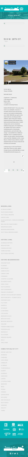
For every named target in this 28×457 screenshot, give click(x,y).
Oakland (3, 324)
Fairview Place (5, 300)
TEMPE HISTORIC (5, 250)
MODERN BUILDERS (6, 226)
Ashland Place (5, 263)
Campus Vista (5, 271)
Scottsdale (4, 402)
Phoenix (3, 392)
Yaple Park (4, 342)
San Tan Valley (5, 400)
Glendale (4, 373)
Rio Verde (4, 397)
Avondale (4, 354)
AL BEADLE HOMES (6, 209)
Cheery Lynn (5, 273)
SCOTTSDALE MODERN (7, 214)
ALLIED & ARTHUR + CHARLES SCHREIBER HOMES (12, 221)
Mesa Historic (5, 245)
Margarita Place (6, 316)
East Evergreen (6, 289)
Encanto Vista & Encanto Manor (11, 294)
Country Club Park (7, 278)
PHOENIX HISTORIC (6, 248)
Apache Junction (6, 352)
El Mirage (4, 365)
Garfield (4, 305)
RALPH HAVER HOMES (7, 212)
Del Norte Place (6, 281)
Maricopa (4, 384)
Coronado (4, 276)
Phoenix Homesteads (7, 326)
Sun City (3, 408)
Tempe (3, 410)
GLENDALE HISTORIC (7, 242)
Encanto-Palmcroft (7, 292)
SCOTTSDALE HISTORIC (7, 253)
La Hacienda (4, 310)
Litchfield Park (6, 381)
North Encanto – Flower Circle (11, 297)
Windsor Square (6, 337)
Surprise (4, 405)
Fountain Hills (5, 368)
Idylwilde (4, 308)
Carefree (4, 357)
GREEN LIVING (5, 217)
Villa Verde (4, 334)
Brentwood (4, 268)
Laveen (3, 378)
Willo (2, 340)
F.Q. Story (4, 302)
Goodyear (4, 376)
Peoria (3, 389)
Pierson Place (5, 329)
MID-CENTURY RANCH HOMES (9, 224)
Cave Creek (4, 360)
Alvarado (4, 265)
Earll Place (4, 284)
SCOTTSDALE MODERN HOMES (9, 232)
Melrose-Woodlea (6, 321)
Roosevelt (4, 332)
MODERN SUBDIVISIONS (7, 229)
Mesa (2, 386)
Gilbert (3, 370)
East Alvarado (5, 286)
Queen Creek (5, 394)
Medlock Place (5, 318)
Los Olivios (4, 313)
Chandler (4, 362)
